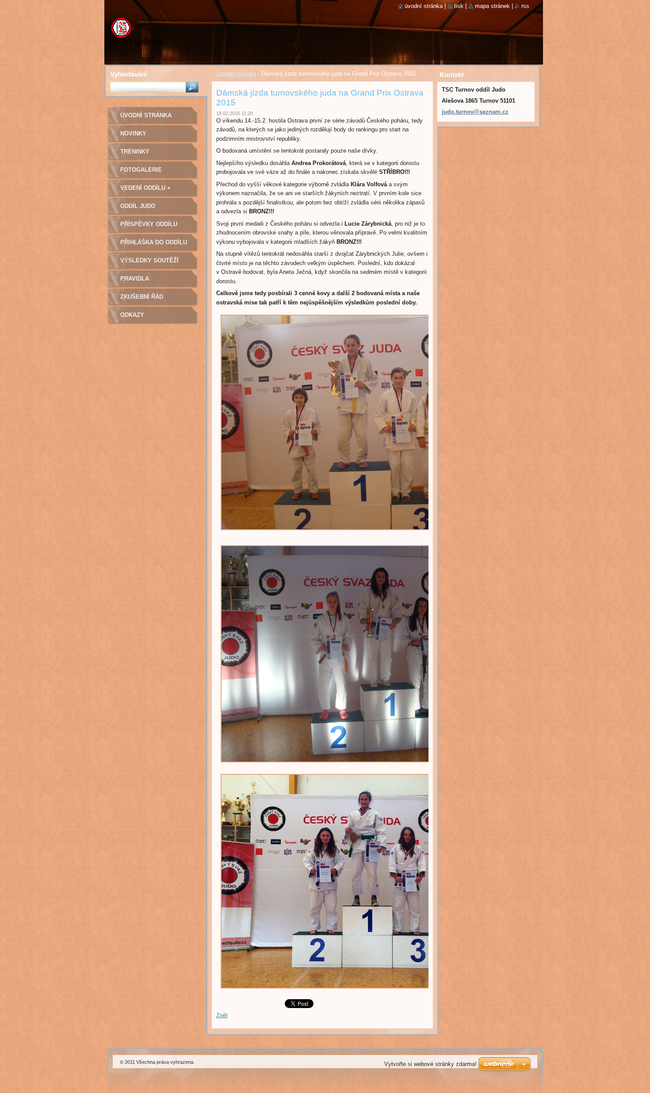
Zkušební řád (141, 296)
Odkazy (132, 315)
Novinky (133, 133)
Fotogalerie (141, 169)
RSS (525, 6)
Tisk (458, 6)
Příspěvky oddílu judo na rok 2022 (148, 227)
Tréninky (134, 151)
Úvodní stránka (236, 73)
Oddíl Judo (137, 206)
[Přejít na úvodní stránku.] (121, 32)
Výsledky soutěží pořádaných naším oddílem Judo (150, 263)
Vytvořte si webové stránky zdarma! (430, 1064)
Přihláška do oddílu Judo (153, 245)
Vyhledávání (128, 74)
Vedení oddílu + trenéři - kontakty (151, 191)
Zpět (222, 1015)
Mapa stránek (492, 6)
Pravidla (134, 278)
